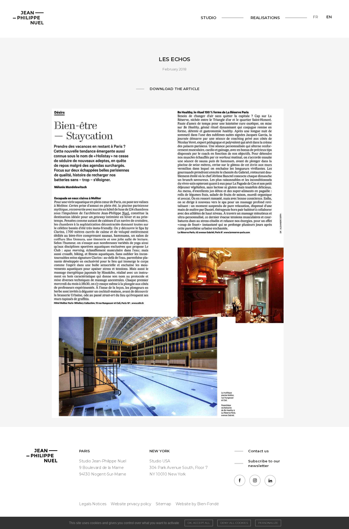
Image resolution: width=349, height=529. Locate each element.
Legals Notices (92, 503)
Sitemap (163, 503)
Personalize (268, 523)
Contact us (258, 451)
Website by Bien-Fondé (197, 503)
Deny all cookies (234, 523)
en (329, 16)
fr (315, 16)
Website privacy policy (131, 503)
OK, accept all (199, 523)
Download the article (174, 89)
